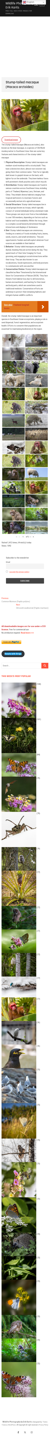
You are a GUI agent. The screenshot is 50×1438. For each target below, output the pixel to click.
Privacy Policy (43, 1425)
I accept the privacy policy (19, 572)
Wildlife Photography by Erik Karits (22, 5)
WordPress (12, 1425)
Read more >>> (27, 633)
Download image (11, 139)
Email (8, 562)
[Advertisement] (25, 43)
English (30, 2)
